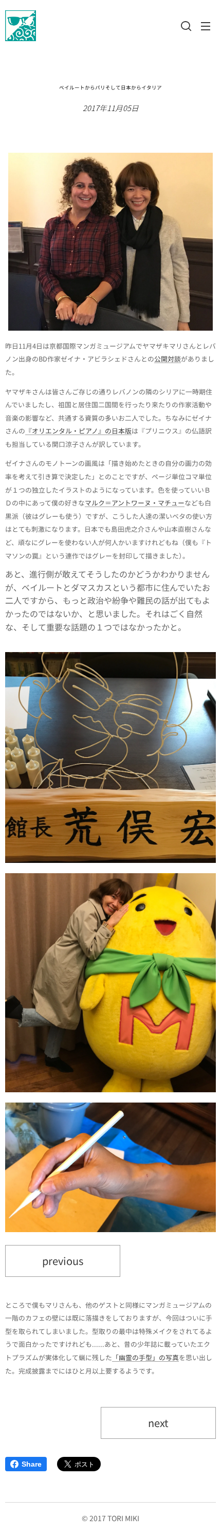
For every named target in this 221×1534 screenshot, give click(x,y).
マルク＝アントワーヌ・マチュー (135, 503)
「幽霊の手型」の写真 (145, 1357)
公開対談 (167, 359)
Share (32, 1464)
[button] (185, 26)
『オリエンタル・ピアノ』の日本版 (78, 431)
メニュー (205, 25)
